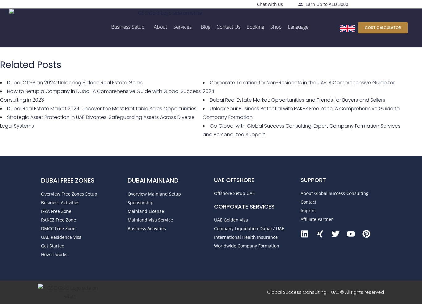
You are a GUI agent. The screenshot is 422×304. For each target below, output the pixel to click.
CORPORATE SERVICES (244, 206)
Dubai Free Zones (68, 180)
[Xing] (320, 234)
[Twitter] (335, 234)
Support (313, 180)
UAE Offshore (234, 180)
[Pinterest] (366, 234)
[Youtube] (351, 234)
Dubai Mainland (153, 180)
